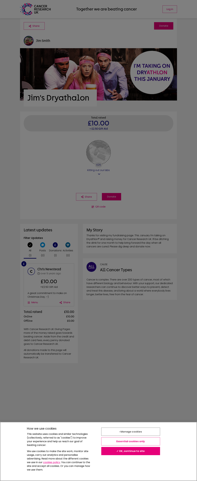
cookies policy (51, 462)
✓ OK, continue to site (131, 451)
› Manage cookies (130, 431)
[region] (98, 451)
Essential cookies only (130, 441)
